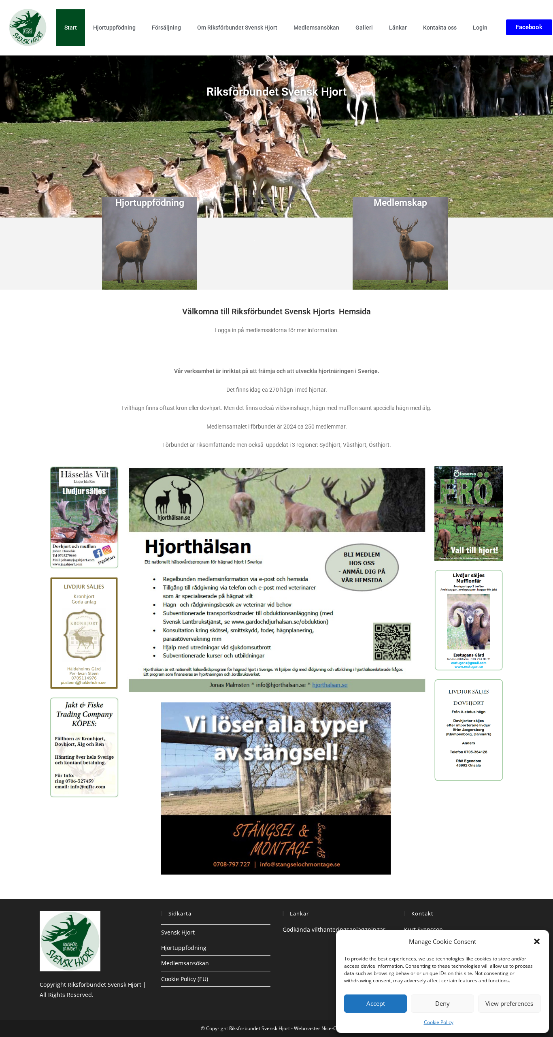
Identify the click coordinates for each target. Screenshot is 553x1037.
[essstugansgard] (468, 619)
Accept (375, 1003)
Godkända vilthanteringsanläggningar (334, 929)
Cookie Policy (438, 1022)
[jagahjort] (84, 517)
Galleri (364, 27)
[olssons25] (468, 513)
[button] (537, 941)
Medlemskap (400, 202)
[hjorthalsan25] (276, 579)
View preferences (509, 1003)
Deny (442, 1003)
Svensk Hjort (178, 932)
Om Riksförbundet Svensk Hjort (237, 27)
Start (70, 27)
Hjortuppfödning (114, 27)
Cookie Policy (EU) (184, 979)
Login (480, 27)
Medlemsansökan (316, 27)
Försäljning (166, 27)
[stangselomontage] (276, 788)
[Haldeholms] (84, 632)
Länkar (398, 27)
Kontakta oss (440, 27)
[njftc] (84, 747)
